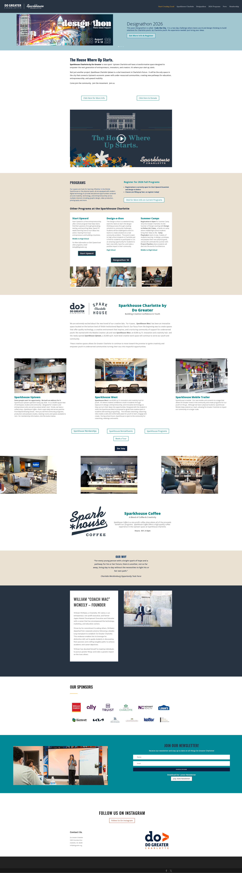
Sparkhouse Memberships (85, 431)
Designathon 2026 (145, 24)
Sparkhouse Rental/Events (121, 431)
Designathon (201, 7)
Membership (234, 7)
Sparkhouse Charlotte (185, 7)
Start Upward (86, 253)
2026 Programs (214, 7)
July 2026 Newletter (181, 778)
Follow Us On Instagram (122, 820)
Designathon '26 (121, 260)
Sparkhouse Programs (157, 431)
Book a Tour (121, 438)
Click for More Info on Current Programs (144, 200)
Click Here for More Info (94, 98)
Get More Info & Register (141, 35)
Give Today (121, 448)
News (225, 7)
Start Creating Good (166, 7)
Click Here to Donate (148, 98)
